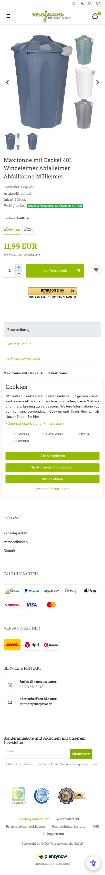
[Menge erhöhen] (18, 267)
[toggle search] (90, 4)
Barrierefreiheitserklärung (25, 826)
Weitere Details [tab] (19, 343)
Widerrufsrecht (67, 819)
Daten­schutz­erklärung (25, 423)
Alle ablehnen (52, 479)
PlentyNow (62, 863)
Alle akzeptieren (52, 456)
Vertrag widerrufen (34, 819)
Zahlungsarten (15, 533)
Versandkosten (32, 254)
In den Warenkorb (53, 270)
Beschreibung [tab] (18, 329)
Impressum (55, 833)
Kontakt (10, 550)
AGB (96, 826)
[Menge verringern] (18, 274)
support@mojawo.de (36, 703)
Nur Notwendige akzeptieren (52, 467)
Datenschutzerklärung (68, 826)
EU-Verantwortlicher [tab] (24, 358)
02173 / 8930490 (32, 686)
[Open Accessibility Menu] (93, 863)
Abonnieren (81, 753)
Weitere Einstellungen (52, 489)
